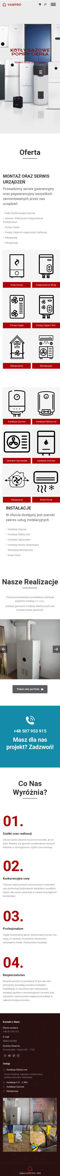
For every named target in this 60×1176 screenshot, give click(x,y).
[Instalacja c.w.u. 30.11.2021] (43, 1111)
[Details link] (34, 641)
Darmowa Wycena (30, 74)
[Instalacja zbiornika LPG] (16, 1138)
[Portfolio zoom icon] (26, 641)
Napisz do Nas (10, 1040)
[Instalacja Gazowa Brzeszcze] (43, 1138)
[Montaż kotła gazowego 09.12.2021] (16, 1111)
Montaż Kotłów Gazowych (30, 661)
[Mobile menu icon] (53, 4)
